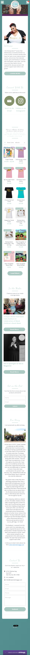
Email (7, 402)
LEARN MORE (15, 73)
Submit (15, 406)
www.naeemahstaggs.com (16, 545)
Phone (7, 593)
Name (7, 398)
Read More (14, 329)
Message (8, 597)
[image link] (9, 100)
